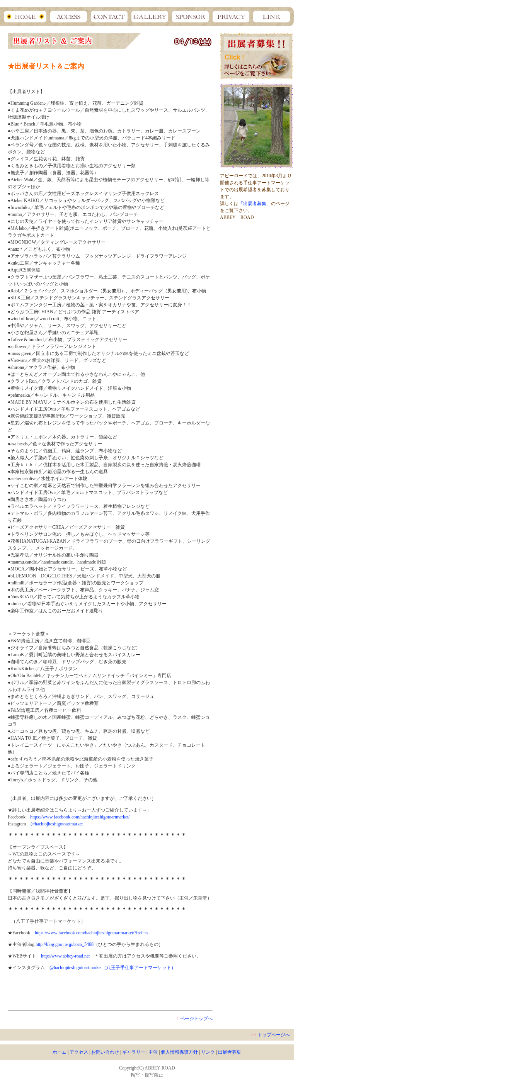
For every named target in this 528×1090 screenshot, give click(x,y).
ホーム (59, 1052)
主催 (153, 1052)
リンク (208, 1052)
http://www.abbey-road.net (65, 956)
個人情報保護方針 (179, 1052)
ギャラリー (133, 1052)
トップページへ (273, 1034)
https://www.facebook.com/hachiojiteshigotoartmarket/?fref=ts (91, 932)
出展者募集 (229, 1052)
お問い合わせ (105, 1052)
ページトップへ (196, 1018)
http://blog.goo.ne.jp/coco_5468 (65, 944)
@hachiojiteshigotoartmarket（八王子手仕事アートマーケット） (112, 967)
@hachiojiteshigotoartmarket (57, 824)
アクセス (79, 1052)
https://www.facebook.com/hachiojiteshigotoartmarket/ (79, 817)
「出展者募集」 (254, 203)
